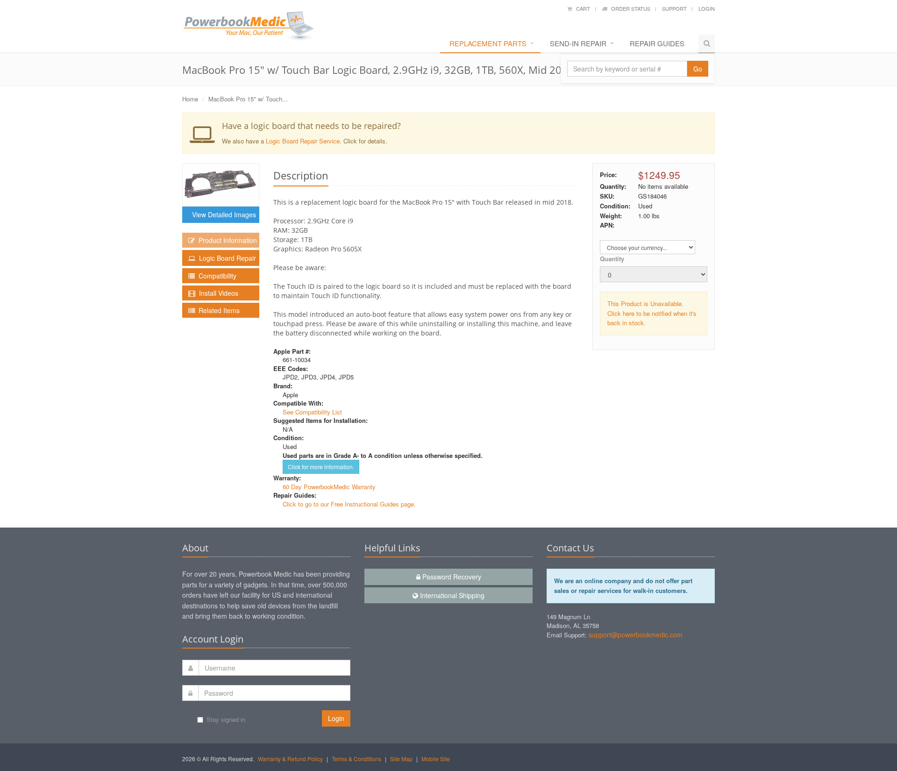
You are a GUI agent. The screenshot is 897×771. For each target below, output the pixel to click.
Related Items (217, 310)
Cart (581, 8)
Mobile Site (435, 759)
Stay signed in (225, 719)
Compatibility (215, 275)
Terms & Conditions (356, 759)
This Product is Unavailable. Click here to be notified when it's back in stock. (652, 313)
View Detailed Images (222, 214)
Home (190, 98)
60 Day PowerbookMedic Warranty (329, 486)
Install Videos (216, 293)
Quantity (612, 258)
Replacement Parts (488, 43)
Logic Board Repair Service (303, 140)
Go (697, 68)
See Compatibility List (312, 411)
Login (706, 8)
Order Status (628, 8)
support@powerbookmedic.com (636, 634)
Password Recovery (450, 576)
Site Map (401, 759)
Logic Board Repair (225, 258)
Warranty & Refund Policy (290, 759)
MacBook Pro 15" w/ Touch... (248, 98)
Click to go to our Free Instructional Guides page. (349, 504)
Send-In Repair (578, 43)
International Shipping (451, 595)
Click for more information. (321, 467)
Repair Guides (657, 43)
